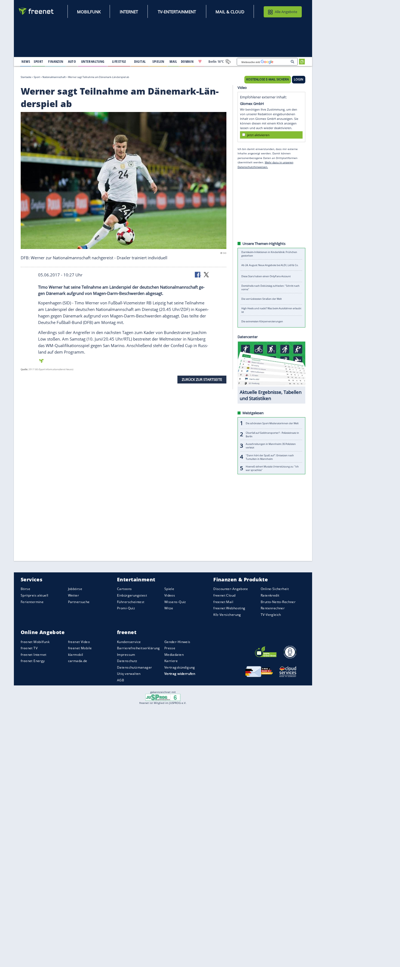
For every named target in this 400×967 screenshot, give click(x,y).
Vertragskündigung (179, 667)
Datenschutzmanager (134, 667)
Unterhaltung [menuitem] (92, 61)
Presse (170, 648)
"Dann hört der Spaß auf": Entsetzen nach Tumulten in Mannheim (270, 456)
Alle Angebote (286, 11)
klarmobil (75, 655)
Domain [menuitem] (187, 61)
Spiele (169, 589)
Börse (25, 589)
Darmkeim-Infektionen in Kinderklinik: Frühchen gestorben (269, 253)
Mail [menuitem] (173, 61)
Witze (168, 608)
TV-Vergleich (271, 614)
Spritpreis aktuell (34, 595)
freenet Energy (33, 661)
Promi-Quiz (126, 608)
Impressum (126, 655)
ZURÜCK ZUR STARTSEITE (202, 379)
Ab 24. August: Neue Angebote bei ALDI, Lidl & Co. (269, 265)
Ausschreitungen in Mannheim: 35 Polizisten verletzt (271, 445)
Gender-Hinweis (177, 642)
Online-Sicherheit (275, 589)
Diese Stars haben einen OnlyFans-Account (266, 276)
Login (298, 79)
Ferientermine (32, 602)
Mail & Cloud (230, 11)
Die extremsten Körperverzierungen (262, 321)
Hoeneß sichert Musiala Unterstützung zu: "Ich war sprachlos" (272, 468)
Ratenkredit (270, 595)
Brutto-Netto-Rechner (278, 602)
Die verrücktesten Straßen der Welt (261, 299)
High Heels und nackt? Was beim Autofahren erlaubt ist (271, 310)
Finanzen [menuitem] (55, 61)
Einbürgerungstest (132, 595)
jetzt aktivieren (258, 135)
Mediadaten (174, 655)
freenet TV (29, 648)
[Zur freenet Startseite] (36, 11)
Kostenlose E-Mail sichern (267, 79)
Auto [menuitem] (72, 61)
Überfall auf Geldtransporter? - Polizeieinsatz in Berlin (272, 434)
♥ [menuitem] (200, 61)
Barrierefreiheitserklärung (138, 648)
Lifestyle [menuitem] (119, 61)
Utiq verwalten (129, 674)
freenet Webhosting (229, 608)
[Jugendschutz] (162, 697)
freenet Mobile (80, 648)
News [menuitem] (25, 61)
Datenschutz (127, 661)
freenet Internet (34, 655)
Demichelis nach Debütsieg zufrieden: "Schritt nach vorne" (270, 287)
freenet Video (79, 642)
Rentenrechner (273, 608)
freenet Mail (223, 602)
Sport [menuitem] (38, 61)
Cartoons (124, 589)
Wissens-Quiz (175, 602)
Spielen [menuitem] (158, 61)
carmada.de (77, 661)
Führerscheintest (130, 602)
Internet (129, 11)
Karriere (171, 661)
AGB (120, 680)
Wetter (73, 595)
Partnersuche (79, 602)
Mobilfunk (89, 11)
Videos (169, 595)
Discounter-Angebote (230, 589)
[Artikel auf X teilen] (206, 274)
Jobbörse (75, 589)
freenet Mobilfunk (35, 642)
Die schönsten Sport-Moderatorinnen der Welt (272, 423)
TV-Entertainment (177, 11)
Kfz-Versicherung (227, 614)
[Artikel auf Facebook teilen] (198, 274)
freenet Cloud (224, 595)
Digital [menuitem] (140, 61)
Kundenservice (129, 642)
